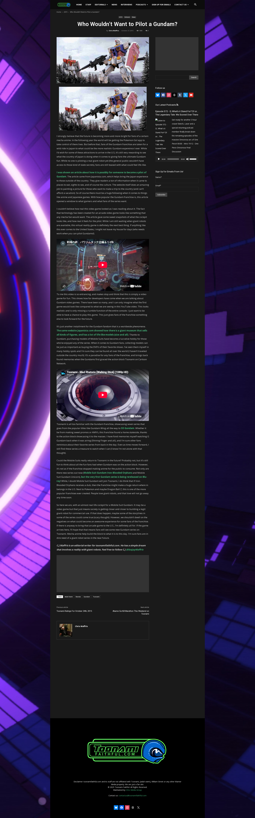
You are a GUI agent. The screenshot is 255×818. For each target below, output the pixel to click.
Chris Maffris (114, 31)
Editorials (100, 4)
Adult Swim (69, 597)
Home (79, 4)
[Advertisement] (103, 573)
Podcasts (141, 4)
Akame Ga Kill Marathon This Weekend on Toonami (131, 612)
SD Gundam (127, 428)
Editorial (127, 17)
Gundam (87, 597)
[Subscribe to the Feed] (177, 105)
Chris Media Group (134, 790)
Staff (88, 4)
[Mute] (187, 159)
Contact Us (180, 4)
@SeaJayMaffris (134, 549)
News (114, 4)
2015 (65, 12)
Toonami (96, 597)
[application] (176, 159)
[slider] (193, 158)
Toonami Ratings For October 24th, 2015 (74, 611)
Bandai (78, 597)
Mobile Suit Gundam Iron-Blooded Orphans (108, 472)
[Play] (159, 159)
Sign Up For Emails (161, 4)
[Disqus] (103, 679)
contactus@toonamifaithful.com (132, 795)
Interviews (126, 4)
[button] (195, 5)
